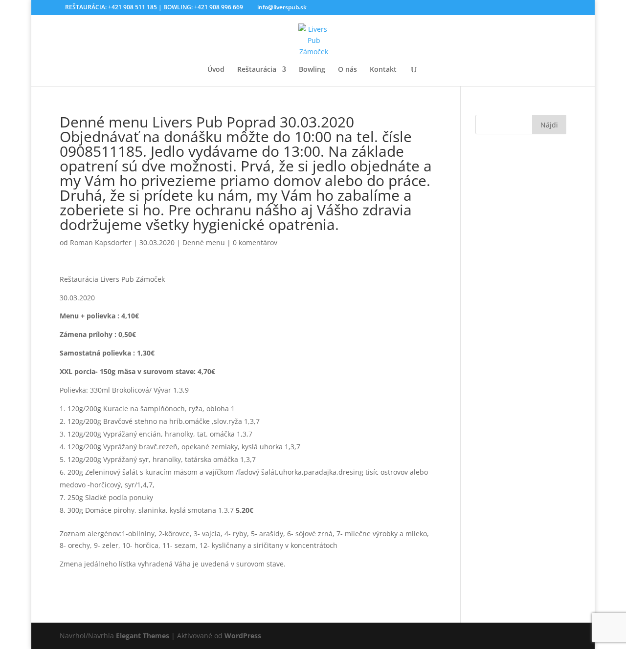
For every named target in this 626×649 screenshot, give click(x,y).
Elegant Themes (142, 635)
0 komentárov (255, 242)
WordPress (242, 635)
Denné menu (203, 242)
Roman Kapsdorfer (101, 242)
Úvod (215, 70)
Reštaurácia (256, 70)
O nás (347, 70)
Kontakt (383, 70)
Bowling (312, 70)
